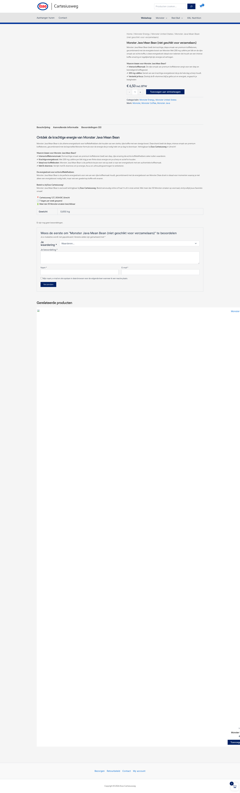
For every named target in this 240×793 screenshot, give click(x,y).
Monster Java (163, 103)
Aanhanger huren (45, 17)
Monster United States (162, 34)
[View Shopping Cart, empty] (200, 6)
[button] (165, 18)
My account (139, 771)
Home (129, 34)
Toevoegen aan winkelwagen (165, 91)
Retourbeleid (113, 771)
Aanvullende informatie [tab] (65, 127)
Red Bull (176, 17)
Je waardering (49, 243)
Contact (63, 17)
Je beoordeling (49, 249)
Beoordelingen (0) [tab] (91, 127)
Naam (44, 267)
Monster (160, 17)
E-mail (125, 267)
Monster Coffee (149, 103)
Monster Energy (142, 34)
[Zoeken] (191, 6)
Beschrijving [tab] (43, 127)
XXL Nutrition (194, 17)
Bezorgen (100, 771)
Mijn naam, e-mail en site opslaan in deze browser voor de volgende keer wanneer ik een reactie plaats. (85, 278)
